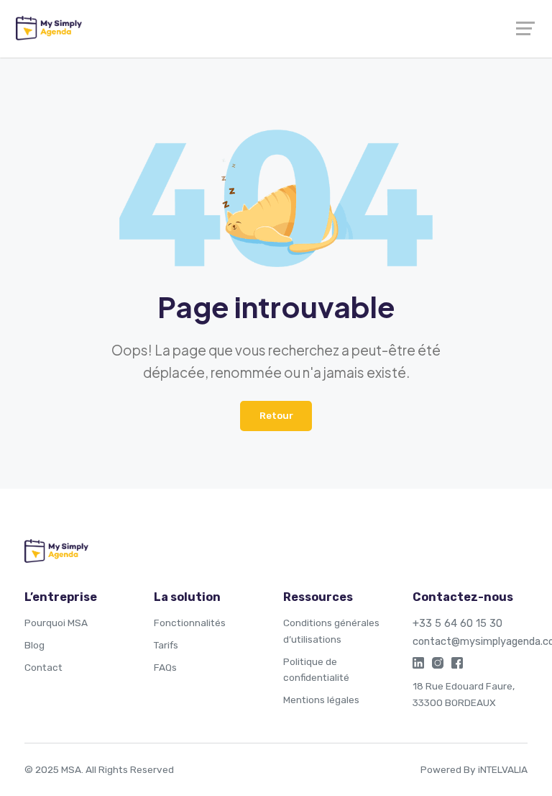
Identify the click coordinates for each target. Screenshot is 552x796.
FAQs (165, 667)
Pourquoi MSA (56, 622)
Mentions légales (321, 699)
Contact (43, 667)
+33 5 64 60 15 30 (457, 623)
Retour (276, 415)
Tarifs (166, 645)
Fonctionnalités (190, 622)
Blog (34, 645)
